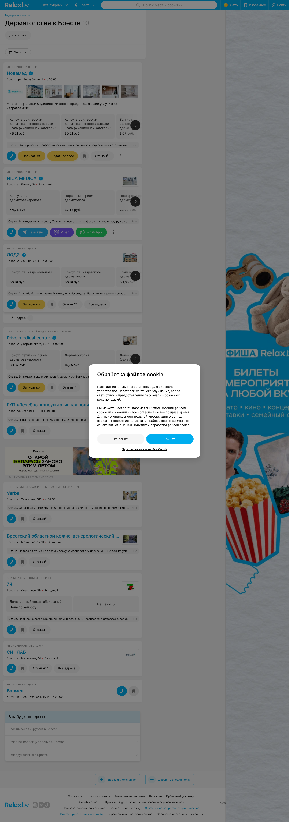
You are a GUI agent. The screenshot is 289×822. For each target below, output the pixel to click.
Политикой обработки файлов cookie (161, 425)
